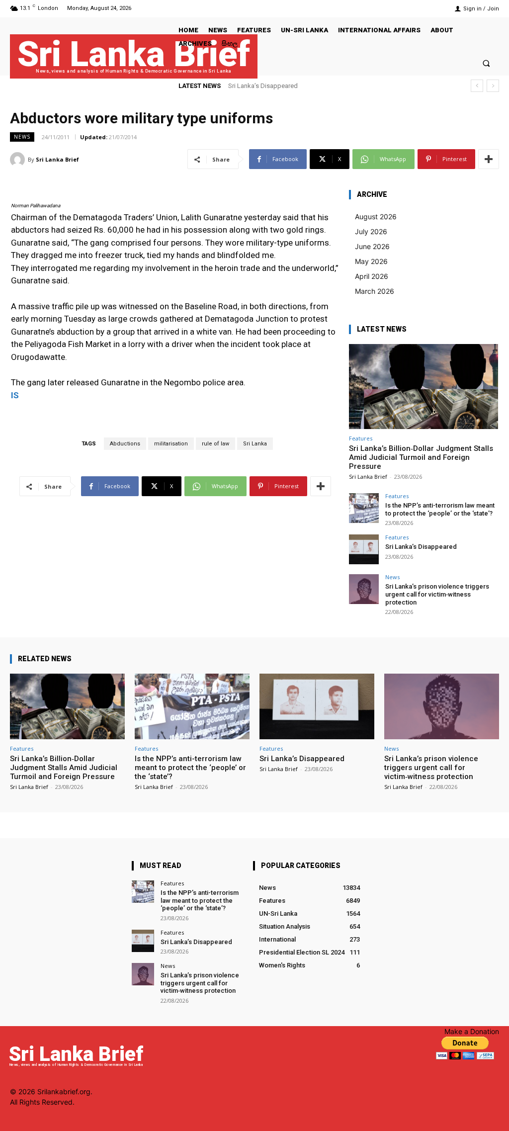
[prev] (477, 86)
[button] (486, 63)
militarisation (171, 443)
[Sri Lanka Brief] (19, 159)
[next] (493, 86)
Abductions (125, 443)
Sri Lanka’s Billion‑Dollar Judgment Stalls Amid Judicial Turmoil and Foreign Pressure (421, 457)
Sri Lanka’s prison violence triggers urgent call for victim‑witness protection (437, 594)
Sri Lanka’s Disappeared (263, 85)
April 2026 (371, 276)
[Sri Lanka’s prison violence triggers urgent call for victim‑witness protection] (364, 589)
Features (360, 438)
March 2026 (374, 291)
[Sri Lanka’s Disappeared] (364, 549)
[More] (488, 159)
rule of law (215, 443)
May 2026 (371, 261)
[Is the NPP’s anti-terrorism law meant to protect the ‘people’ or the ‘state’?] (364, 508)
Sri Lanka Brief (57, 159)
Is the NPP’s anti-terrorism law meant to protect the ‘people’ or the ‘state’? (440, 509)
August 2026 (376, 216)
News (22, 136)
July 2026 (371, 231)
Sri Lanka (255, 443)
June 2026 (372, 246)
